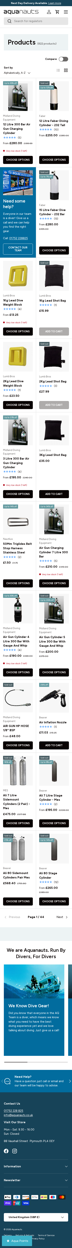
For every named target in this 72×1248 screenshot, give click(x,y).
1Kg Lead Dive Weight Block (13, 303)
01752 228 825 (13, 1110)
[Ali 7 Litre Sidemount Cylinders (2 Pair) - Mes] (18, 771)
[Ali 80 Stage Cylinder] (54, 849)
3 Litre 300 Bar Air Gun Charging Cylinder (16, 463)
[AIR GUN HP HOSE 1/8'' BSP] (18, 698)
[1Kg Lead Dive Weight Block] (18, 276)
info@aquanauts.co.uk (18, 1115)
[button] (57, 12)
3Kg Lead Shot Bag (52, 455)
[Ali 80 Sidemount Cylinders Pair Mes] (18, 848)
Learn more (54, 3)
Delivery (8, 1235)
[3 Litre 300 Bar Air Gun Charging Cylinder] (18, 430)
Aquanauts (17, 1229)
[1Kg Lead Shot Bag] (54, 276)
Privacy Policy (38, 1238)
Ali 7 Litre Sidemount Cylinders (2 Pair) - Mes (16, 802)
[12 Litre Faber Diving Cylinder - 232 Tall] (54, 96)
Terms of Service (46, 1235)
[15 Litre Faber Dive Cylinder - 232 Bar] (54, 185)
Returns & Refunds (25, 1235)
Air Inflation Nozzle (53, 722)
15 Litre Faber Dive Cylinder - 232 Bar (52, 212)
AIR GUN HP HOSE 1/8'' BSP (16, 728)
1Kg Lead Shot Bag (52, 300)
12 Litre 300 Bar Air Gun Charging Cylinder (16, 129)
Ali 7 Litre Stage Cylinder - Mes (50, 798)
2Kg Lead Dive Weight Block (13, 383)
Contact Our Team (17, 249)
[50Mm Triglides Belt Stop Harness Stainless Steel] (18, 519)
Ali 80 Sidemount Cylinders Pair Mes (16, 875)
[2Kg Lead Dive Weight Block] (18, 357)
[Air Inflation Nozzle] (54, 698)
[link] (14, 917)
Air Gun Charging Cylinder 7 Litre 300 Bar (53, 552)
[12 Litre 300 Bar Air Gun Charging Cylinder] (18, 96)
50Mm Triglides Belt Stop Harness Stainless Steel (17, 548)
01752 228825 (18, 238)
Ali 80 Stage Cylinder (48, 875)
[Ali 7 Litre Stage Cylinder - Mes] (54, 771)
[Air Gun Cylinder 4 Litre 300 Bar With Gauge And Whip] (18, 609)
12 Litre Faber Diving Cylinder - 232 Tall (53, 123)
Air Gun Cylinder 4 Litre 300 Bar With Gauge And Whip (16, 641)
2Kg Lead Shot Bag (52, 381)
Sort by (8, 67)
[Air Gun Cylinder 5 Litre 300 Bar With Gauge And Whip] (54, 609)
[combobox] (36, 21)
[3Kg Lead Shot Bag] (54, 430)
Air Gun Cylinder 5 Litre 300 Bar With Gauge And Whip (52, 641)
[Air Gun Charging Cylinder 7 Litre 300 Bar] (54, 519)
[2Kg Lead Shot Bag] (54, 357)
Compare (51, 58)
